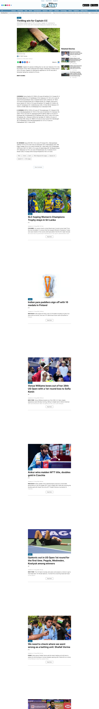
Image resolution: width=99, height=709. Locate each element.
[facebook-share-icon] (22, 62)
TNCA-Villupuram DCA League (40, 155)
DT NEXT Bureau (23, 56)
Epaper (42, 0)
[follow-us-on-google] (58, 62)
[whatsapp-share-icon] (18, 62)
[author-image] (18, 56)
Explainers (76, 10)
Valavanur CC (52, 155)
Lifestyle (56, 10)
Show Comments (38, 167)
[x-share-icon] (20, 62)
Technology (64, 10)
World (30, 10)
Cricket (24, 155)
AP (28, 394)
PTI (29, 222)
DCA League (28, 158)
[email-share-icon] (27, 62)
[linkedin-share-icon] (25, 62)
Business (45, 10)
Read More (49, 236)
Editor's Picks (84, 10)
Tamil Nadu (20, 10)
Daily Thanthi (49, 0)
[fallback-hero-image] (65, 53)
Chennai (13, 10)
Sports (51, 10)
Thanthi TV (55, 0)
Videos (70, 10)
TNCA (19, 155)
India (26, 10)
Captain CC (20, 158)
